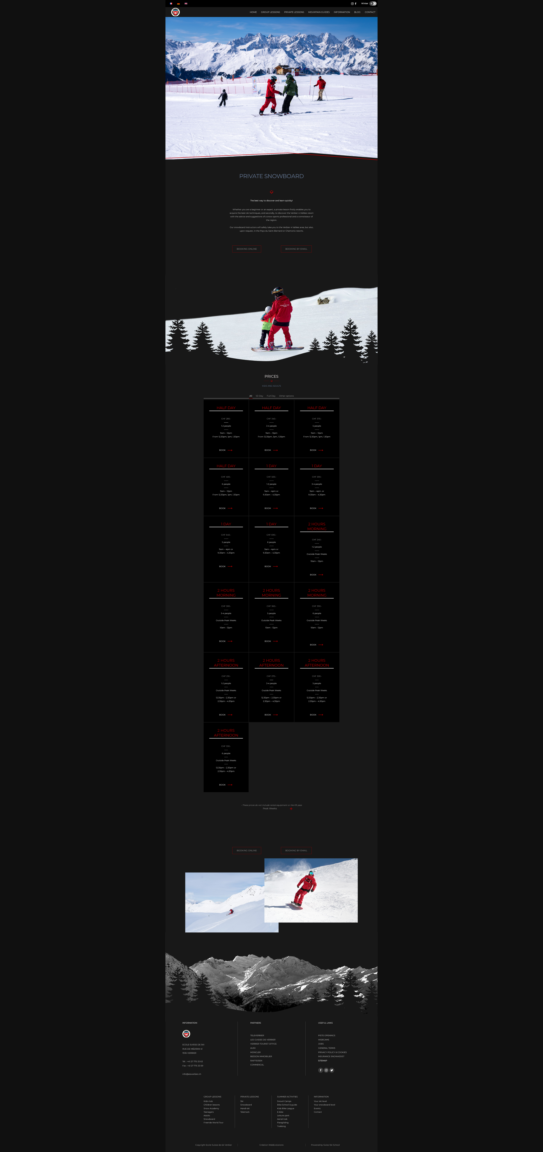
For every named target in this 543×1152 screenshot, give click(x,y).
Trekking (281, 1126)
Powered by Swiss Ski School (325, 1145)
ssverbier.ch (191, 1074)
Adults (207, 1115)
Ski (241, 1101)
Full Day (271, 396)
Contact (370, 12)
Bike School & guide (287, 1104)
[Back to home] (175, 12)
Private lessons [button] (294, 12)
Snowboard (209, 1119)
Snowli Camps (284, 1101)
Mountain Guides (319, 12)
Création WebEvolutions (271, 1145)
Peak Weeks (270, 808)
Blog (357, 12)
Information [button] (342, 12)
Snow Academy (211, 1108)
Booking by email (296, 249)
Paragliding (283, 1122)
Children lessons (212, 1104)
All (250, 396)
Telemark (244, 1112)
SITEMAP (322, 1060)
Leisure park (283, 1115)
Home (253, 12)
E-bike (280, 1112)
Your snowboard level (324, 1104)
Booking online (247, 249)
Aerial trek (282, 1119)
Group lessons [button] (270, 12)
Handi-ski (245, 1108)
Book (222, 450)
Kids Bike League (285, 1108)
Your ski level (320, 1101)
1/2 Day (259, 396)
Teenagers (209, 1112)
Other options (286, 396)
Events (317, 1108)
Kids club (208, 1101)
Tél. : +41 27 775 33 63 (192, 1061)
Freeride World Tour (213, 1122)
